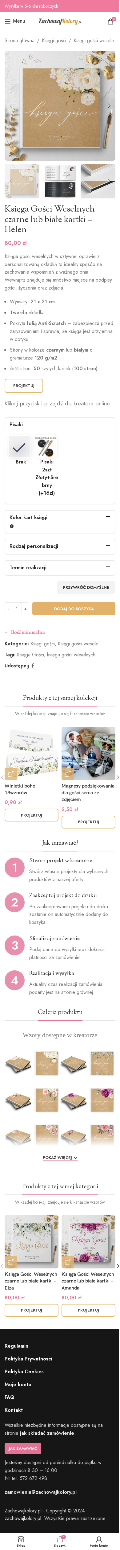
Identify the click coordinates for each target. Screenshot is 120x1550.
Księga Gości (30, 654)
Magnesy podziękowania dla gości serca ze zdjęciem (88, 793)
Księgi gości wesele (94, 40)
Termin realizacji (28, 567)
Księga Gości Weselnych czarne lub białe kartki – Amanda (88, 1281)
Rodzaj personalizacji (34, 546)
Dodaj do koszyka (74, 609)
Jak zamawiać (23, 1448)
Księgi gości (54, 40)
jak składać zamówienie (47, 1433)
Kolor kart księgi (28, 517)
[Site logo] (60, 20)
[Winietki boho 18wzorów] (31, 753)
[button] (11, 106)
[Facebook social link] (32, 666)
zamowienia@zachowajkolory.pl (41, 1492)
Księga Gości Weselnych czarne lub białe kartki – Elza (31, 1281)
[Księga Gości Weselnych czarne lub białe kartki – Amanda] (88, 1241)
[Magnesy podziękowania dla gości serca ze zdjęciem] (88, 753)
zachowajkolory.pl (23, 1518)
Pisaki (16, 424)
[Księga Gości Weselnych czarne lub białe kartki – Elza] (31, 1241)
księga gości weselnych (71, 654)
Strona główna (19, 40)
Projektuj (23, 386)
